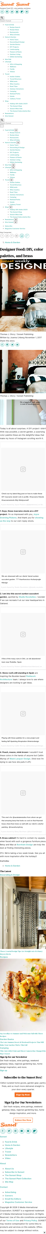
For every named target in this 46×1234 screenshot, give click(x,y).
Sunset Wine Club (16, 108)
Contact (4, 1187)
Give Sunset (9, 116)
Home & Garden (10, 37)
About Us (9, 1168)
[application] (23, 412)
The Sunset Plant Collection (18, 1178)
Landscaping (14, 49)
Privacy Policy (30, 1220)
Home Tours (14, 39)
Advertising (10, 1192)
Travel (7, 74)
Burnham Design (25, 844)
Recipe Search (15, 27)
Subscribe (8, 226)
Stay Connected (5, 232)
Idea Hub (8, 59)
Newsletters (9, 113)
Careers (9, 1195)
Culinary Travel (15, 99)
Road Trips (14, 86)
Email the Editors (13, 1199)
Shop (7, 101)
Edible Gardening (16, 57)
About (3, 1163)
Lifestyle (8, 62)
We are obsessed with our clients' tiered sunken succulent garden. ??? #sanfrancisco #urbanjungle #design (21, 579)
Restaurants (14, 32)
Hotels (12, 96)
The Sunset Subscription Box (20, 111)
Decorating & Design (17, 42)
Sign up (3, 1070)
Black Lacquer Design (20, 758)
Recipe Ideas (14, 30)
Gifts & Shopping (16, 64)
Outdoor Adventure (17, 89)
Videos (12, 71)
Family (12, 69)
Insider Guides (15, 76)
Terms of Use (12, 1220)
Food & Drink (9, 25)
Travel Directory (15, 79)
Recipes (4, 957)
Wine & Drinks (15, 35)
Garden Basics (15, 44)
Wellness (13, 67)
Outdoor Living (15, 54)
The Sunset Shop (16, 106)
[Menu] (1, 1)
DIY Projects (14, 47)
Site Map (9, 1182)
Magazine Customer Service (15, 228)
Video (8, 1158)
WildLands (13, 81)
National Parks (15, 94)
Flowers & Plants (16, 52)
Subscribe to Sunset (14, 1172)
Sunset (3, 1136)
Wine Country (15, 84)
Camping (13, 91)
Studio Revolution (27, 597)
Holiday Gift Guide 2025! (19, 104)
